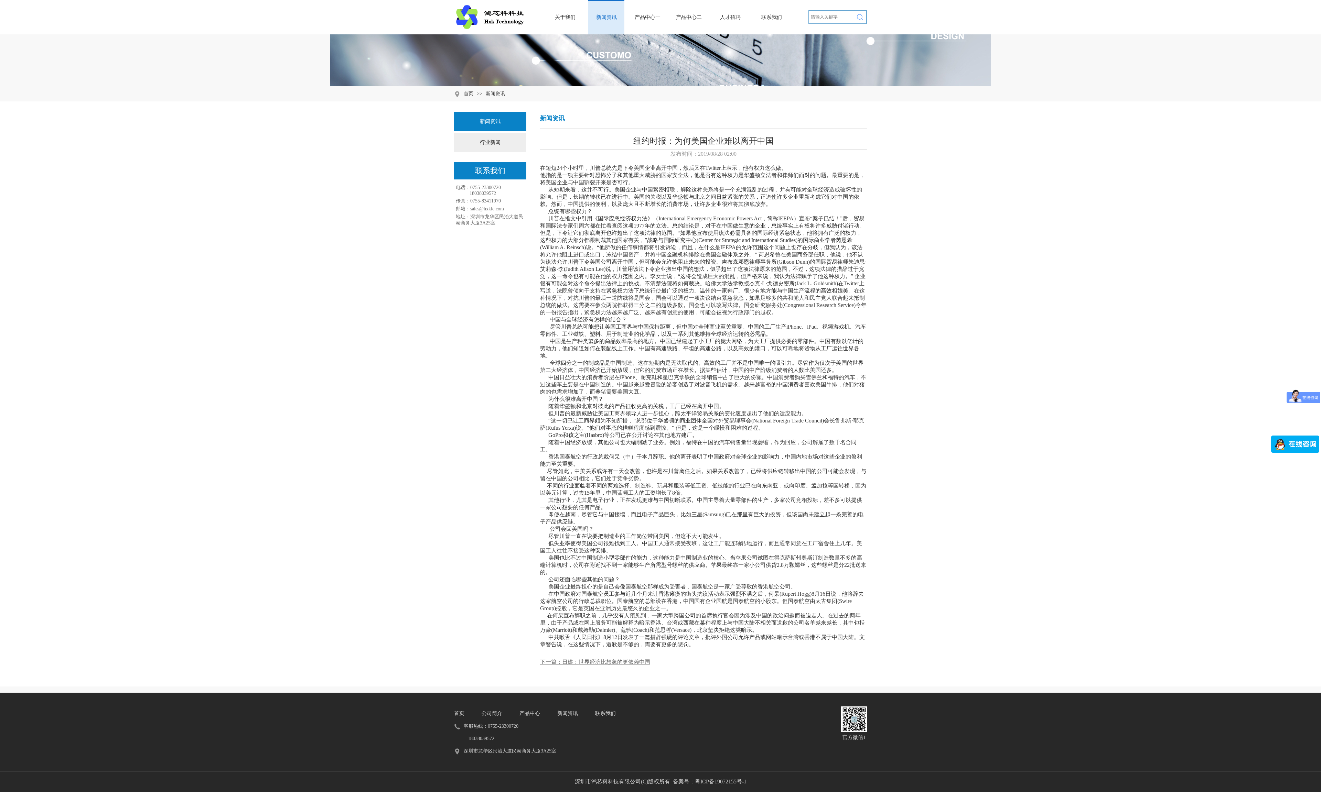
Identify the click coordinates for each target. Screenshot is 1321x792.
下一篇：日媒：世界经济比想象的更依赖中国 (595, 662)
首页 (468, 93)
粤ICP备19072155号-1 (721, 781)
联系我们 (771, 17)
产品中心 (529, 713)
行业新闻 (490, 142)
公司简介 (492, 713)
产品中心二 (689, 17)
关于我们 (565, 17)
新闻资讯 (606, 17)
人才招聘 (730, 17)
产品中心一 (647, 17)
